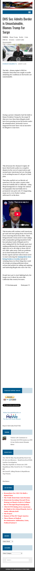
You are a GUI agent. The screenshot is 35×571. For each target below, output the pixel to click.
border (21, 37)
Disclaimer (6, 481)
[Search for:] (17, 560)
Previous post (12, 285)
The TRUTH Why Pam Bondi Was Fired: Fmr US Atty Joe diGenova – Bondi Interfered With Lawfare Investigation (17, 460)
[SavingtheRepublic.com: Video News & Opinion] (17, 5)
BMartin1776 (13, 64)
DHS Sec (5, 40)
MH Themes (26, 569)
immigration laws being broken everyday (17, 258)
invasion (11, 40)
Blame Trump (14, 37)
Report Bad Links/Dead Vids (12, 426)
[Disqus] (17, 314)
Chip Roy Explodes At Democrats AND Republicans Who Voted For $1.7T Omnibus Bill (17, 467)
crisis (26, 37)
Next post (24, 285)
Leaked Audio (20, 40)
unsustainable (7, 42)
